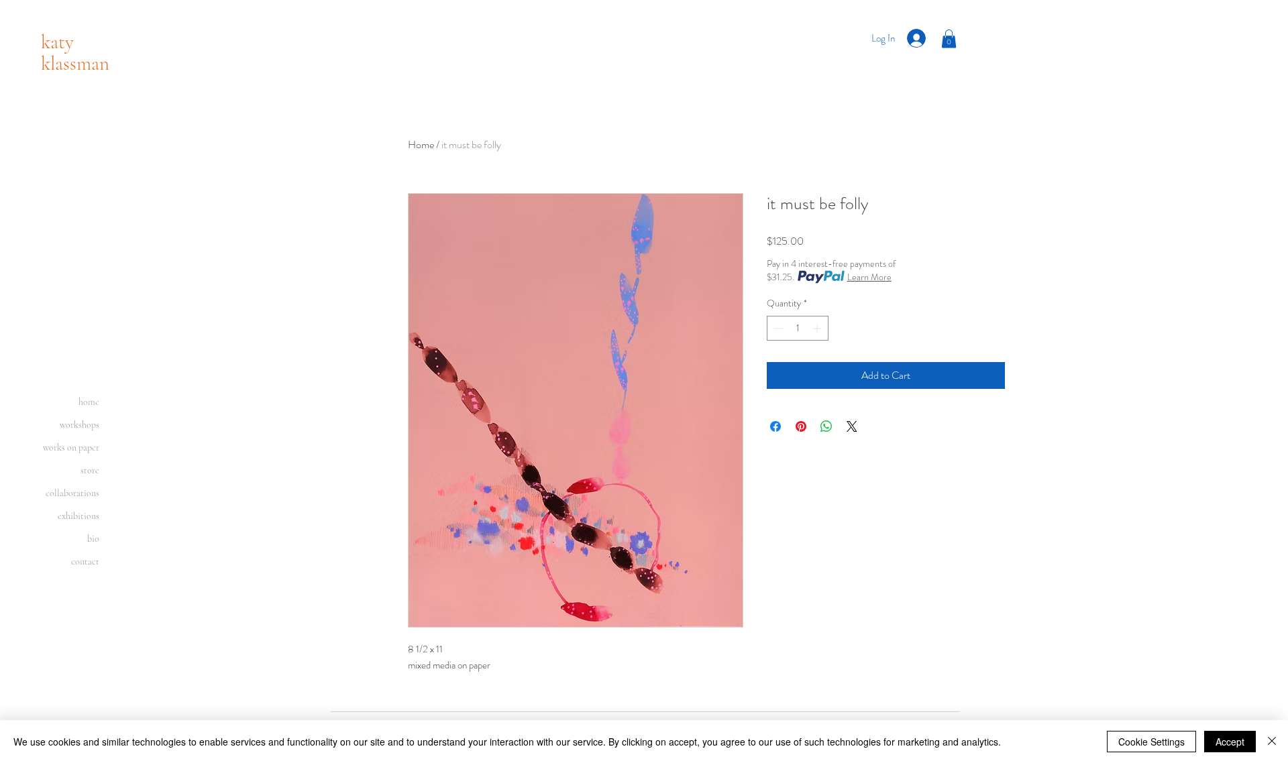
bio (93, 538)
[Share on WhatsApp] (826, 426)
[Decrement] (777, 328)
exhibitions (78, 516)
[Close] (1272, 741)
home (88, 402)
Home (421, 144)
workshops (79, 424)
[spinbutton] (798, 328)
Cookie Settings (1151, 741)
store (89, 470)
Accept (1230, 741)
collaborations (72, 493)
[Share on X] (852, 426)
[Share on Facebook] (775, 426)
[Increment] (818, 328)
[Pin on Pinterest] (801, 426)
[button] (949, 39)
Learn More (869, 277)
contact (85, 561)
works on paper (71, 447)
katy (57, 42)
